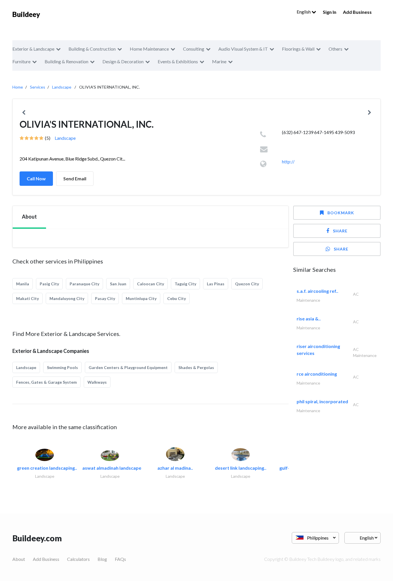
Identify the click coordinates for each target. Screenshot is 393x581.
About (18, 559)
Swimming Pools (62, 367)
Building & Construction (92, 48)
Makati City (27, 298)
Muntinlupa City (141, 298)
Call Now (36, 178)
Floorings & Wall (298, 48)
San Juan (118, 283)
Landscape (61, 87)
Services (37, 87)
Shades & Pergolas (196, 367)
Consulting (193, 48)
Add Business (357, 12)
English (304, 11)
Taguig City (185, 283)
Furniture (21, 61)
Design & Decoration (123, 61)
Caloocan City (150, 283)
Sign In (329, 12)
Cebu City (176, 298)
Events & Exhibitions (178, 61)
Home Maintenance (149, 48)
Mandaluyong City (66, 298)
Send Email (74, 178)
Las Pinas (215, 283)
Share (340, 230)
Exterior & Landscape (33, 48)
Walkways (97, 382)
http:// (288, 161)
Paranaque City (84, 283)
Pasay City (105, 298)
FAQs (120, 559)
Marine (219, 61)
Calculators (78, 559)
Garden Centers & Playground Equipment (128, 367)
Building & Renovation (66, 61)
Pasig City (49, 283)
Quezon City (247, 283)
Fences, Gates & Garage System (46, 382)
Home (17, 87)
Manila (22, 283)
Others (335, 48)
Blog (102, 559)
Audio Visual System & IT (243, 48)
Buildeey (26, 14)
